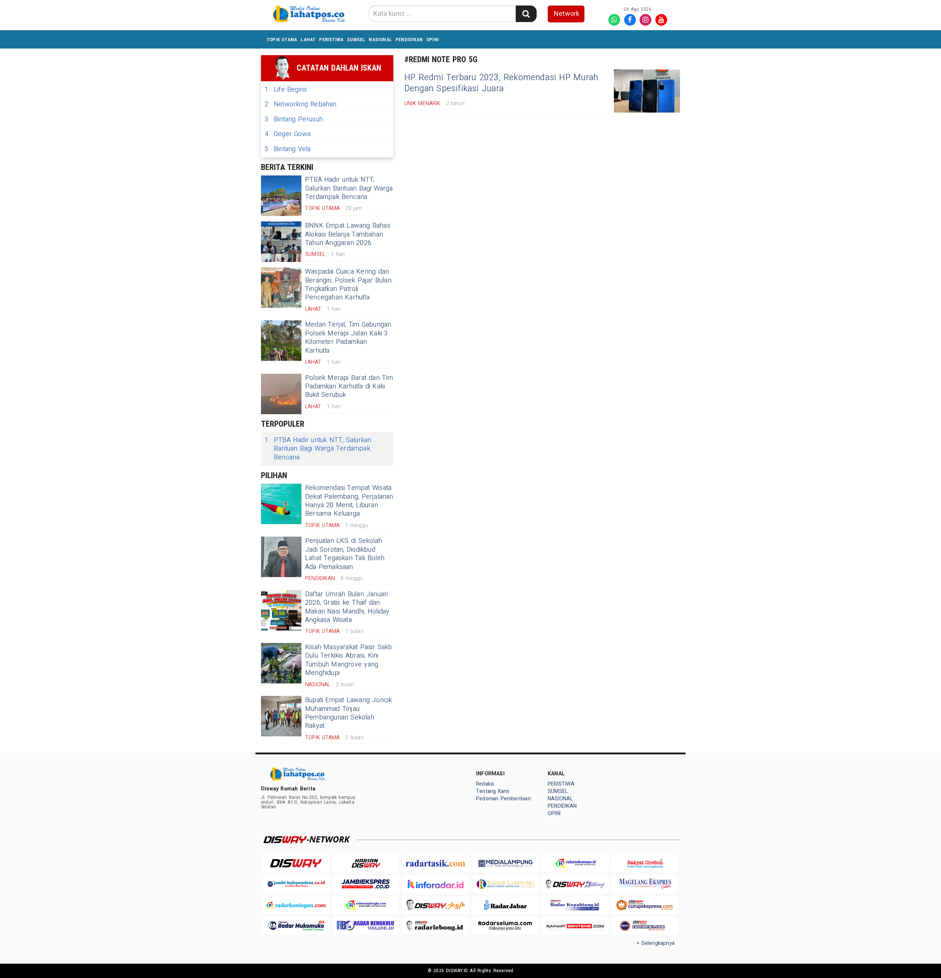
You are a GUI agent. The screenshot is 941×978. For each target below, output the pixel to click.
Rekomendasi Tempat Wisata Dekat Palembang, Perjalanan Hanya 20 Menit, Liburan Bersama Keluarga (349, 501)
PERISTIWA (331, 39)
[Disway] (296, 863)
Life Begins (286, 89)
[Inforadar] (435, 884)
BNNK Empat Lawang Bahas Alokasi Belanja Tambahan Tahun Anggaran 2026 (347, 234)
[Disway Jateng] (575, 884)
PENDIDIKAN (409, 39)
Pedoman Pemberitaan (503, 799)
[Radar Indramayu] (575, 863)
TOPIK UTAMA (281, 39)
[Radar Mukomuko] (296, 926)
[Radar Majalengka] (366, 905)
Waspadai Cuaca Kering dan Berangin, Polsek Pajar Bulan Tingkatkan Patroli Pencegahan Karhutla (348, 284)
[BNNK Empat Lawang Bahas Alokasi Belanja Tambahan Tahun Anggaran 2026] (281, 241)
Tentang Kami (492, 791)
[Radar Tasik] (435, 863)
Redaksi (485, 784)
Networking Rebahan (301, 104)
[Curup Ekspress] (645, 905)
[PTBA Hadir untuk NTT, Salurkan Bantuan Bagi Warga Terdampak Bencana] (281, 195)
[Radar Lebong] (435, 926)
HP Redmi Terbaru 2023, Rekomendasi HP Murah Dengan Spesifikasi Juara (501, 83)
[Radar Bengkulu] (366, 926)
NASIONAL (380, 39)
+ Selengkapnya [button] (656, 943)
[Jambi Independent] (296, 884)
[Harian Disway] (366, 863)
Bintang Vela (288, 149)
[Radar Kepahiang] (575, 905)
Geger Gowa (288, 134)
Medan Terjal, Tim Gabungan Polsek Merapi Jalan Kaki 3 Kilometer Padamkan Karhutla (348, 337)
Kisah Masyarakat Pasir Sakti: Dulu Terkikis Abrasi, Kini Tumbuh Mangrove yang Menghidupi (349, 660)
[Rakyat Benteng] (575, 926)
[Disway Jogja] (435, 905)
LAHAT (308, 39)
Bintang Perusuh (294, 119)
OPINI (432, 39)
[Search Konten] (526, 13)
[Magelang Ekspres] (645, 884)
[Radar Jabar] (505, 905)
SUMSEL (356, 39)
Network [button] (566, 14)
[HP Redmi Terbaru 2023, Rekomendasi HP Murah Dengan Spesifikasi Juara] (647, 91)
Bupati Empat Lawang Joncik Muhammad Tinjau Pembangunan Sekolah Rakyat (348, 713)
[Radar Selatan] (645, 926)
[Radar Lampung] (505, 884)
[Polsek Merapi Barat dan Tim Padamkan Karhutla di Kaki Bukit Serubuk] (281, 394)
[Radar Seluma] (505, 926)
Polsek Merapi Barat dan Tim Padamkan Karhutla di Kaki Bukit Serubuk (349, 386)
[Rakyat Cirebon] (645, 863)
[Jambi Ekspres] (366, 884)
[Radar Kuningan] (296, 905)
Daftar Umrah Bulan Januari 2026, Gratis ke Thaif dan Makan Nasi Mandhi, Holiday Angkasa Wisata (347, 607)
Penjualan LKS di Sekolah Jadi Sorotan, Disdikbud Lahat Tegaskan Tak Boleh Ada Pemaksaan (344, 554)
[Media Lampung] (505, 863)
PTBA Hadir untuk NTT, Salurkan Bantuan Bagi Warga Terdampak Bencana (349, 188)
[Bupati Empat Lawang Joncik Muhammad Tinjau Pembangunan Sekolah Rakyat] (281, 716)
